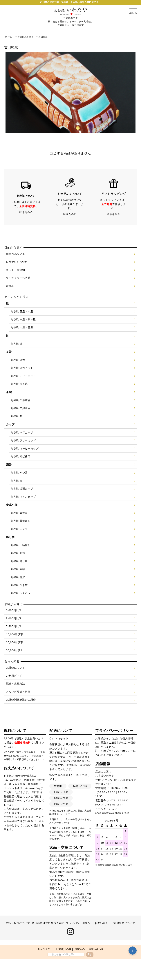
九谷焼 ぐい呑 (19, 472)
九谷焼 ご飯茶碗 (20, 400)
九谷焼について (15, 667)
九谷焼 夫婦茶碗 (20, 408)
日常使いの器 (63, 949)
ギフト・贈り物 (15, 269)
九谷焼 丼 (16, 416)
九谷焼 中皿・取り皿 (23, 319)
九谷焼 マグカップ (22, 432)
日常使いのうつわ (17, 261)
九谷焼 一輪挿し (20, 545)
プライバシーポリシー (119, 750)
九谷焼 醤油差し (20, 520)
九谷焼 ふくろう (20, 593)
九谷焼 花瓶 (18, 553)
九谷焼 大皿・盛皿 (22, 327)
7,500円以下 (13, 626)
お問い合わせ (96, 949)
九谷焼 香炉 (18, 577)
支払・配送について (18, 923)
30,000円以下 (14, 642)
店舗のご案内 (103, 771)
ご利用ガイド (14, 675)
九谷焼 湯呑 (18, 359)
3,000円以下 (13, 610)
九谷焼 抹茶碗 (19, 383)
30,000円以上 (14, 650)
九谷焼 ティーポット (23, 375)
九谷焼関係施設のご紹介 (21, 699)
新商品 (10, 285)
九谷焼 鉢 (16, 343)
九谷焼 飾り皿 (19, 561)
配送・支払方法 (15, 683)
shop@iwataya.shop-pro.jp (112, 812)
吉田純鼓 (43, 37)
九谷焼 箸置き (19, 512)
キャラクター (45, 949)
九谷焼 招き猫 (19, 585)
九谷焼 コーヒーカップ (25, 448)
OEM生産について (124, 923)
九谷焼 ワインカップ (23, 496)
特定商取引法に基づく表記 (48, 923)
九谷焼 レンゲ (19, 528)
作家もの (80, 949)
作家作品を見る (25, 37)
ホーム (8, 37)
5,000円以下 (13, 618)
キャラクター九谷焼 (18, 277)
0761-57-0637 (120, 800)
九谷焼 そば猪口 (20, 456)
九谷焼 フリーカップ (23, 440)
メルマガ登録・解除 (18, 691)
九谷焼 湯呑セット (22, 367)
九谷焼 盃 (16, 480)
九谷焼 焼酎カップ (22, 488)
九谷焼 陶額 (18, 569)
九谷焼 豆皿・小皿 (22, 311)
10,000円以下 (14, 634)
